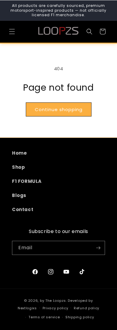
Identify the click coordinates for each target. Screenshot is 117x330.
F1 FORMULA (27, 181)
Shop (18, 167)
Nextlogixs (27, 307)
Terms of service (44, 317)
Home (19, 153)
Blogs (19, 195)
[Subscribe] (98, 248)
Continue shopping (58, 109)
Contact (22, 209)
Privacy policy (55, 308)
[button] (12, 31)
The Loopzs (55, 300)
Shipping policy (79, 317)
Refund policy (86, 308)
